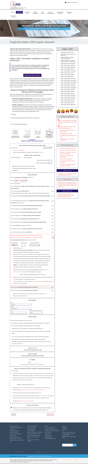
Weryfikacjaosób (69, 13)
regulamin (46, 395)
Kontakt (63, 426)
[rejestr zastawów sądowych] (47, 452)
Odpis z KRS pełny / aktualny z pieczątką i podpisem (67, 58)
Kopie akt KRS (12, 429)
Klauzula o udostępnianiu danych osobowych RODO (68, 434)
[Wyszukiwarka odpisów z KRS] (75, 452)
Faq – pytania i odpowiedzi (49, 427)
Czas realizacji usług (48, 436)
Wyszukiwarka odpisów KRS (67, 52)
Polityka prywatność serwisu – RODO (68, 432)
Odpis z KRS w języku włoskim (67, 102)
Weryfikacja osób (13, 435)
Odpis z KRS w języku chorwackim (68, 71)
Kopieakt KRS (42, 13)
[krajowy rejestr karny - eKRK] (53, 452)
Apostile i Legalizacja (31, 430)
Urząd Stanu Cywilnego (31, 427)
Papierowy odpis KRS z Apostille (68, 63)
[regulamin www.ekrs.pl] (49, 133)
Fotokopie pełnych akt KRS (66, 133)
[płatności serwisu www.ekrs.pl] (37, 133)
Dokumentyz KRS (27, 13)
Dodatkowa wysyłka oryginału (50, 438)
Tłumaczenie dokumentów (66, 159)
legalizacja (23, 180)
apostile (16, 180)
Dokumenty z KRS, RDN (14, 426)
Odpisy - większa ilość (67, 191)
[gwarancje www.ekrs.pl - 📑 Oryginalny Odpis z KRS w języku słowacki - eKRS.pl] (76, 111)
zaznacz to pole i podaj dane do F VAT (33, 350)
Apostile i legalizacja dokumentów (67, 148)
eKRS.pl (12, 12)
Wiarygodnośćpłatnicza (60, 13)
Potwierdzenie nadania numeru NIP (33, 433)
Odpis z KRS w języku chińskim (67, 69)
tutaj (47, 409)
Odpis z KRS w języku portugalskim (68, 87)
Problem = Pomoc (67, 170)
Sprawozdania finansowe (14, 430)
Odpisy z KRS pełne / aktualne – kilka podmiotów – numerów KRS (68, 61)
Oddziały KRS (64, 429)
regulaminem (22, 387)
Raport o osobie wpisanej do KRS (16, 433)
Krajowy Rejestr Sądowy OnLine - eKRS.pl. (18, 456)
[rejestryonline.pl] (17, 452)
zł (36, 362)
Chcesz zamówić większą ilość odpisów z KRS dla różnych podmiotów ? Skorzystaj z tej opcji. (67, 122)
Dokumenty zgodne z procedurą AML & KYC (68, 55)
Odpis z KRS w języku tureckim (67, 100)
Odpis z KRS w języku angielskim (68, 65)
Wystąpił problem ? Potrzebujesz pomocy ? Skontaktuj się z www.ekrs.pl (67, 174)
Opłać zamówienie (48, 432)
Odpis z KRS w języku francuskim (68, 78)
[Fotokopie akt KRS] (31, 452)
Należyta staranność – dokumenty (16, 438)
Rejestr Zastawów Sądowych (32, 426)
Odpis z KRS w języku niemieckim (68, 84)
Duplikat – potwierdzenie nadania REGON (34, 432)
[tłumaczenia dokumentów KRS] (58, 452)
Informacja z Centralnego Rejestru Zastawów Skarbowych (68, 165)
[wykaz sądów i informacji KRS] (15, 133)
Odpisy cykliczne (67, 179)
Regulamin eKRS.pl (48, 435)
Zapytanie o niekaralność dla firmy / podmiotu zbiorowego (68, 153)
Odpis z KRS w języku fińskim (67, 76)
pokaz (34, 384)
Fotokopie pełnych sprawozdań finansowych (67, 139)
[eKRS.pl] (16, 4)
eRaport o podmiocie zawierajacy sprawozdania (67, 131)
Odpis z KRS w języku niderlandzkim (69, 82)
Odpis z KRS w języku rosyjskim (68, 89)
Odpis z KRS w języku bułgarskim (68, 67)
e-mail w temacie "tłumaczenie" (38, 281)
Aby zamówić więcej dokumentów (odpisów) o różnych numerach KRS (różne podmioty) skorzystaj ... (66, 195)
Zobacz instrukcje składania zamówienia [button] (19, 124)
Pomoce (46, 426)
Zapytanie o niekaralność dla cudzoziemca (66, 156)
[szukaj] (75, 445)
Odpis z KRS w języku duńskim (67, 74)
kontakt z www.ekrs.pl (72, 2)
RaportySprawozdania (50, 13)
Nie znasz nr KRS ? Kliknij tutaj (18, 150)
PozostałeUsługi (13, 16)
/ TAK (52, 236)
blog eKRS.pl (64, 427)
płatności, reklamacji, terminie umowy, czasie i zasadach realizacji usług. (33, 389)
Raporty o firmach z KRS (14, 432)
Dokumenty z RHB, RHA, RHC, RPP (16, 427)
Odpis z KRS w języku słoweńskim (68, 95)
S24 (63, 430)
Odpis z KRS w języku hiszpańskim (68, 80)
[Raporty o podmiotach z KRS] (25, 452)
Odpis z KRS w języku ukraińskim (68, 99)
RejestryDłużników (35, 13)
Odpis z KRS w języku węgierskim (68, 104)
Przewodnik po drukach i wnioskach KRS (52, 430)
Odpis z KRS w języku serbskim (68, 91)
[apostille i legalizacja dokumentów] (66, 452)
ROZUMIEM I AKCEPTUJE (68, 459)
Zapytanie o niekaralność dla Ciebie (68, 150)
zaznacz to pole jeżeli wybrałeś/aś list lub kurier (32, 355)
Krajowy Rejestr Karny (31, 429)
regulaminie (45, 293)
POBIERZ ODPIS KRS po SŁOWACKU (32, 75)
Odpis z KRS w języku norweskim (68, 86)
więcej (76, 459)
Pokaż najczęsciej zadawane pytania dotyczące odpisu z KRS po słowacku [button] (25, 117)
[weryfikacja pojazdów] (38, 452)
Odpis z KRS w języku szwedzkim (68, 97)
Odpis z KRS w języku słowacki (67, 93)
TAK (52, 186)
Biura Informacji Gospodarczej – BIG (33, 435)
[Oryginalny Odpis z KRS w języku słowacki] (26, 133)
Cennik (40, 392)
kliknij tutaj (41, 152)
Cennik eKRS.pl (47, 433)
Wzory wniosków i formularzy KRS (51, 429)
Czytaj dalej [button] (13, 114)
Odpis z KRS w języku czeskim (67, 72)
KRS (26, 295)
